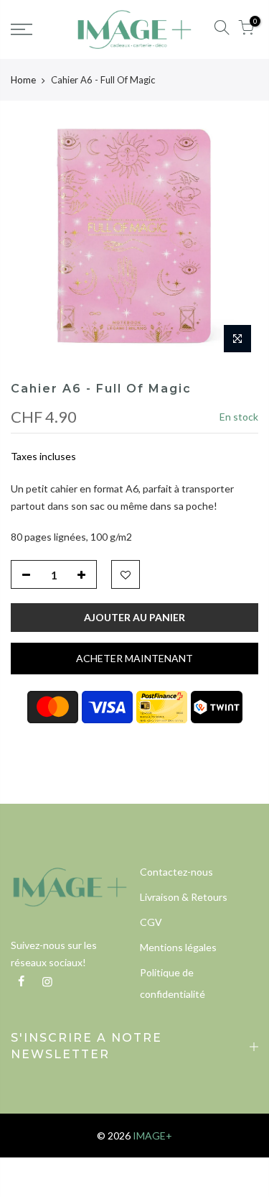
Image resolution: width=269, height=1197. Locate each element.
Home (23, 80)
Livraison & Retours (183, 897)
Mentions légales (178, 947)
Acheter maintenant (134, 658)
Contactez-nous (176, 872)
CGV (151, 922)
